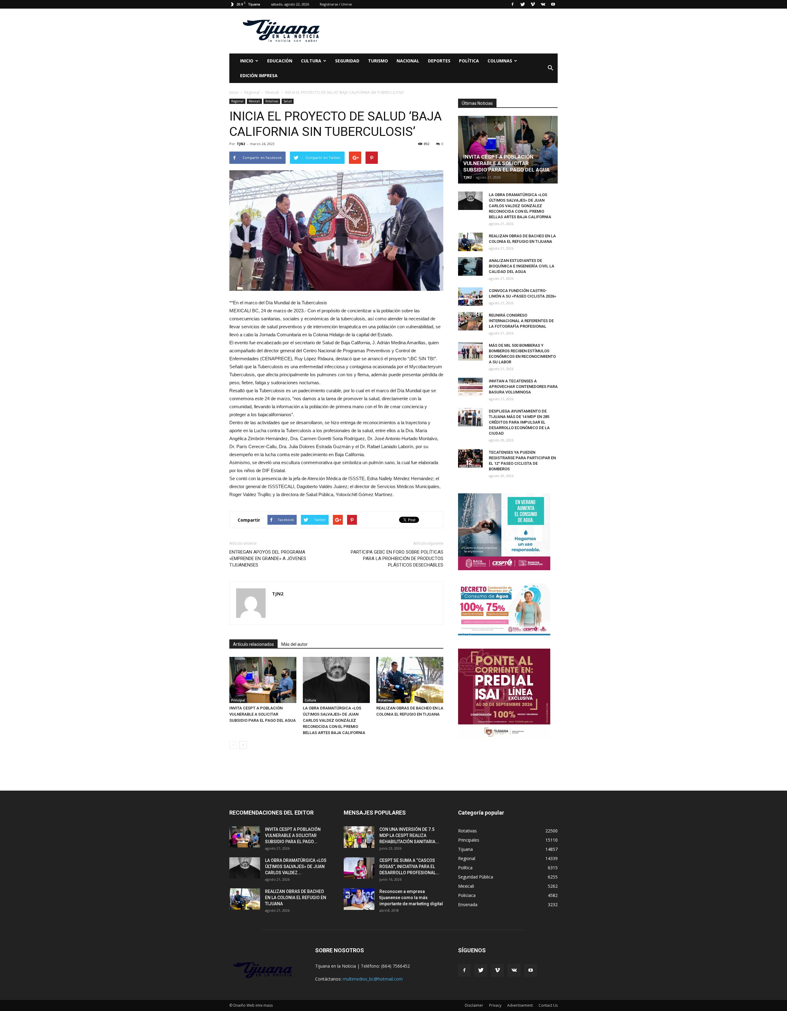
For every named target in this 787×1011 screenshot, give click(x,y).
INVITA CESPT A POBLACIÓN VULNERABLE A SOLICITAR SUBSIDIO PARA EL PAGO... (293, 835)
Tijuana (465, 849)
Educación (279, 61)
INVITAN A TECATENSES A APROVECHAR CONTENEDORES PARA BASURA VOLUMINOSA (523, 386)
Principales (468, 840)
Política (469, 61)
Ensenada (467, 904)
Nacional (408, 61)
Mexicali (254, 101)
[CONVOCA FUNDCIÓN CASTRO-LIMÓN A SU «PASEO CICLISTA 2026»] (470, 296)
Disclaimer (474, 1005)
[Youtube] (553, 4)
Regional (237, 101)
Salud (287, 101)
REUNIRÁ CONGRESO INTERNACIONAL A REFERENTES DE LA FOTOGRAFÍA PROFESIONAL (521, 321)
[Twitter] (522, 4)
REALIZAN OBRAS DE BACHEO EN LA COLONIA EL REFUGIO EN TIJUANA (295, 897)
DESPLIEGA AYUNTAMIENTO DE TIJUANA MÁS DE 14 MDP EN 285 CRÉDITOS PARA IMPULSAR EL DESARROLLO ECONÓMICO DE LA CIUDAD (519, 422)
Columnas (500, 61)
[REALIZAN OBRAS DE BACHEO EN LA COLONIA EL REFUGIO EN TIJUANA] (409, 680)
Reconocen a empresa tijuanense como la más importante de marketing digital (411, 897)
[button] (550, 68)
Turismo (378, 61)
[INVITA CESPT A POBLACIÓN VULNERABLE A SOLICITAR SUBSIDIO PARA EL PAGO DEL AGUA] (262, 680)
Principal (238, 700)
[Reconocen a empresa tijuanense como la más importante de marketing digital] (359, 899)
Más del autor (294, 644)
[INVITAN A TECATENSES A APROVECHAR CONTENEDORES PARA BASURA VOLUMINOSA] (470, 387)
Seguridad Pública (475, 877)
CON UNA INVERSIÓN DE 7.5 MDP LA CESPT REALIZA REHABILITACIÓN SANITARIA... (409, 835)
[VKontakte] (543, 4)
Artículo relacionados (253, 644)
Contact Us (548, 1005)
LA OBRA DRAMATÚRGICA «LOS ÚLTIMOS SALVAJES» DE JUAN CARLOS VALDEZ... (295, 866)
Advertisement (520, 1005)
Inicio (246, 61)
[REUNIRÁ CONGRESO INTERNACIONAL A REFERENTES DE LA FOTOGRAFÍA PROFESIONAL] (470, 321)
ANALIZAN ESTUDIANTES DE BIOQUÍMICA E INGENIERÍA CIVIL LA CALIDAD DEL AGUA (521, 266)
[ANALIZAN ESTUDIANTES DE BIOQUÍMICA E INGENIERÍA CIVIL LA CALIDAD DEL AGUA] (470, 266)
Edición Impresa (259, 75)
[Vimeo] (532, 4)
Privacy (495, 1005)
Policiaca (467, 895)
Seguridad (347, 61)
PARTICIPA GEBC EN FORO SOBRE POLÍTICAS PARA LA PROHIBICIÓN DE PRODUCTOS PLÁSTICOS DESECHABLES (397, 558)
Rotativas (271, 101)
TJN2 (241, 143)
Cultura (310, 700)
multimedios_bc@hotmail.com (373, 979)
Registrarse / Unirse (336, 4)
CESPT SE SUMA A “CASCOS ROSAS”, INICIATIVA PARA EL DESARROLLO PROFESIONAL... (409, 866)
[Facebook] (512, 4)
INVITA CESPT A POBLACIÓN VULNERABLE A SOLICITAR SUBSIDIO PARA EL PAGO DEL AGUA (262, 714)
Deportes (439, 61)
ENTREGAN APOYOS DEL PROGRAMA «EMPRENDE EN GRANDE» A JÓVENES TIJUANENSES (267, 558)
